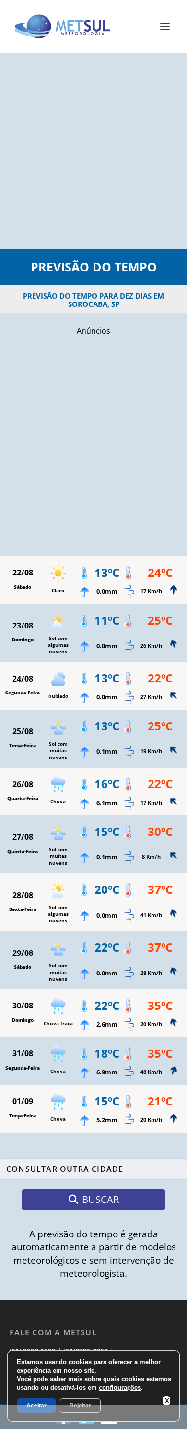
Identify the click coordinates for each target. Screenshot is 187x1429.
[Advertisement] (93, 150)
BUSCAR (100, 1199)
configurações (120, 1387)
